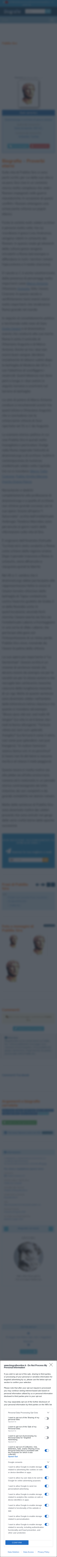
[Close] (51, 1365)
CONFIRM (17, 1543)
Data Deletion (13, 1552)
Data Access (28, 1552)
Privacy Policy (43, 1552)
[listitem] (28, 1412)
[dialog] (28, 1458)
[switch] (47, 1418)
